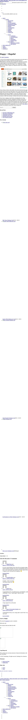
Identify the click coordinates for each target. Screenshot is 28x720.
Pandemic (10, 695)
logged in (7, 621)
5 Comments (6, 57)
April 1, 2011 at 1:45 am (8, 589)
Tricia (8, 588)
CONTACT (5, 712)
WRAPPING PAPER (14, 706)
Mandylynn (9, 564)
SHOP (4, 682)
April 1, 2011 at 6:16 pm (8, 600)
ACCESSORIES (14, 700)
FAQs (4, 667)
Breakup (9, 690)
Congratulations (11, 691)
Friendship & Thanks (12, 688)
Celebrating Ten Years (7, 115)
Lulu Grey (9, 599)
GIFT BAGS (13, 707)
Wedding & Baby (11, 689)
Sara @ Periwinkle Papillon (12, 609)
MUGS (11, 702)
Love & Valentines (11, 686)
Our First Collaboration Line (8, 112)
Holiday (9, 693)
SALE (4, 710)
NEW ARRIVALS (6, 709)
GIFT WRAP (10, 705)
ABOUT (4, 711)
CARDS (7, 683)
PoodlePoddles (10, 577)
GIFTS (9, 698)
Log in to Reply (6, 573)
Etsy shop (25, 104)
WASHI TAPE (13, 704)
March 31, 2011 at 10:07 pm (8, 565)
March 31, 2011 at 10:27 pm (8, 578)
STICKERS (12, 703)
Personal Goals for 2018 (8, 116)
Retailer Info (5, 662)
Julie (2, 57)
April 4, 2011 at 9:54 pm (8, 610)
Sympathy (10, 692)
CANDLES (12, 699)
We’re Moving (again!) (7, 117)
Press (4, 669)
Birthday (9, 685)
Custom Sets (10, 696)
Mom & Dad (10, 684)
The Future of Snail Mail (8, 113)
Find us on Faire (6, 661)
